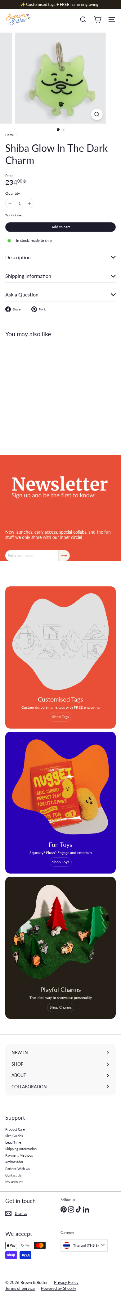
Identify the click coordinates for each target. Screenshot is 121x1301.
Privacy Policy (66, 1282)
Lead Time (13, 1142)
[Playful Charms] (60, 931)
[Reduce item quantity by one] (10, 203)
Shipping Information (21, 1149)
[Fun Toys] (60, 787)
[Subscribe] (64, 555)
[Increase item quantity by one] (29, 203)
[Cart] (97, 20)
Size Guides (14, 1136)
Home (9, 135)
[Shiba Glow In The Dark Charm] (44, 392)
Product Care (15, 1129)
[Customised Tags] (60, 641)
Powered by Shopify (58, 1288)
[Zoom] (96, 114)
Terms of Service (20, 1288)
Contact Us (13, 1175)
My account (14, 1182)
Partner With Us (17, 1169)
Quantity (12, 193)
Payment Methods (19, 1155)
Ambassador (14, 1162)
